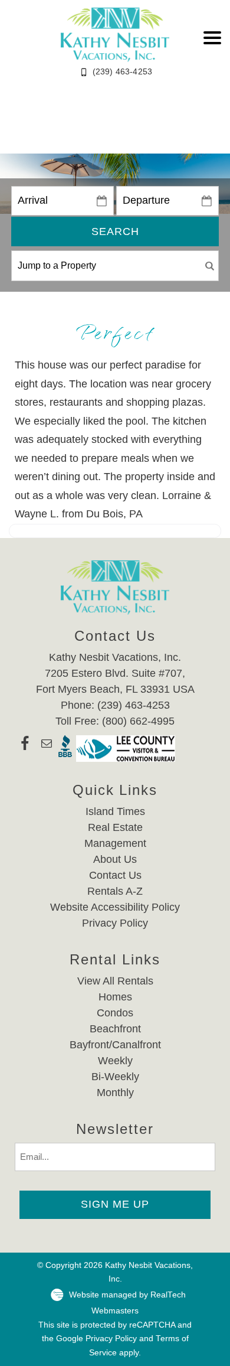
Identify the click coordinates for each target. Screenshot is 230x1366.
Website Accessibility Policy (115, 907)
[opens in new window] (25, 748)
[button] (212, 38)
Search (115, 231)
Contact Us (115, 875)
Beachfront (115, 1029)
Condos (115, 1013)
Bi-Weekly (115, 1077)
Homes (115, 997)
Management (115, 843)
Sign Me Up (115, 1204)
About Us (115, 859)
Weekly (115, 1061)
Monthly (115, 1092)
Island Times (115, 811)
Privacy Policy (115, 923)
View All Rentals (115, 981)
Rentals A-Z (115, 891)
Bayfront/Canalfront (115, 1045)
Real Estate (115, 827)
